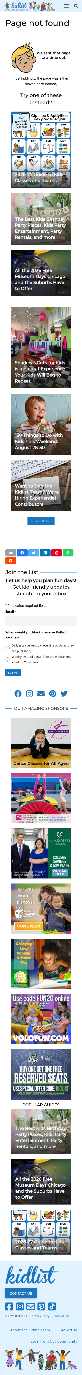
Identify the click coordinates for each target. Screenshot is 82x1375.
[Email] (41, 693)
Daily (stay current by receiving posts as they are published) (43, 648)
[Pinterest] (52, 693)
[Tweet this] (33, 552)
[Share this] (22, 552)
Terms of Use (61, 1316)
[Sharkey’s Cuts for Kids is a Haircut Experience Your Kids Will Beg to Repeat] (41, 309)
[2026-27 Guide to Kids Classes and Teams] (41, 114)
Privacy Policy (40, 1316)
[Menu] (66, 6)
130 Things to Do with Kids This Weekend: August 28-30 (39, 441)
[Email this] (10, 552)
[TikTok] (52, 1306)
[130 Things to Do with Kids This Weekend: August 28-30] (41, 396)
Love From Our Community (54, 1341)
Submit (13, 672)
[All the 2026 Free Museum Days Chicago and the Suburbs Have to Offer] (41, 252)
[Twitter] (64, 693)
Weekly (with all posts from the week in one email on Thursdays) (41, 659)
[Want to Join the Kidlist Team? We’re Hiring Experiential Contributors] (41, 463)
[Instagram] (29, 693)
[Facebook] (18, 693)
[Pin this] (56, 552)
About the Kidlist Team (30, 1330)
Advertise (69, 1330)
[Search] (76, 6)
